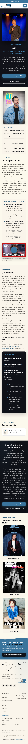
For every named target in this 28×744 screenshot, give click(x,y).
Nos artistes (5, 693)
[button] (14, 250)
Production (5, 703)
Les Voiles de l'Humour (19, 723)
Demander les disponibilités (14, 76)
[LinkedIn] (14, 685)
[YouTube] (10, 685)
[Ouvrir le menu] (25, 5)
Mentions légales (21, 696)
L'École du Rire (19, 718)
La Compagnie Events (6, 723)
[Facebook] (3, 685)
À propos (4, 708)
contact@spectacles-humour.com (11, 678)
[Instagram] (7, 685)
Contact (4, 711)
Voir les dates (14, 81)
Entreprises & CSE (7, 700)
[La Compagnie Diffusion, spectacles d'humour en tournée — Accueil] (6, 5)
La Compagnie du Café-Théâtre (7, 719)
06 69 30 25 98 (15, 1)
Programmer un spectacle (6, 696)
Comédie (4, 705)
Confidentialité (21, 698)
